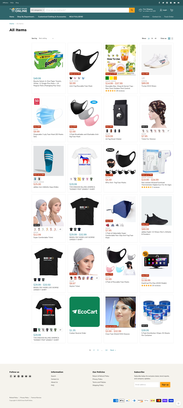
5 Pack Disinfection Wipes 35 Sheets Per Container (155, 334)
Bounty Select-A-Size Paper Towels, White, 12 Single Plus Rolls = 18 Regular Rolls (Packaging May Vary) (47, 83)
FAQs (12, 3)
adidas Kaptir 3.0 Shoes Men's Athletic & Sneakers (156, 233)
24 (149, 38)
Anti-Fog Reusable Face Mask (80, 86)
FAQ (52, 385)
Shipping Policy (98, 385)
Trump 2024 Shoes (148, 86)
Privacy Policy (97, 379)
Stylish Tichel (74, 286)
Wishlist (146, 17)
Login (165, 10)
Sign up (165, 384)
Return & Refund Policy (101, 376)
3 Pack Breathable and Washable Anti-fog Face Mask (84, 135)
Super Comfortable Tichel (43, 237)
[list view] (172, 38)
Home (11, 17)
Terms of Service (36, 398)
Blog (17, 3)
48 (155, 38)
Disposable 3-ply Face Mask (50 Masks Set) (48, 135)
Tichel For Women (148, 139)
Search (53, 376)
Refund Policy (13, 398)
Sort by (34, 38)
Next (112, 350)
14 (106, 350)
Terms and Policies (99, 382)
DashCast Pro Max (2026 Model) (154, 283)
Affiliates (5, 3)
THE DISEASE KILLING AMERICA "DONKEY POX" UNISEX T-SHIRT (82, 188)
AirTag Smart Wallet (113, 139)
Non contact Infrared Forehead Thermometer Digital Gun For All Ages (156, 183)
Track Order (169, 17)
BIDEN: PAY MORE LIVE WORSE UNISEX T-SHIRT (82, 238)
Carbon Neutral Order (77, 333)
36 (152, 38)
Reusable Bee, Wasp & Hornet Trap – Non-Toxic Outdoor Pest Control (119, 87)
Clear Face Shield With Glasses (117, 334)
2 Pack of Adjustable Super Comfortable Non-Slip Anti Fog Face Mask (119, 235)
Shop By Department (25, 17)
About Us (54, 382)
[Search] (132, 10)
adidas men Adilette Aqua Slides (46, 187)
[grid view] (169, 38)
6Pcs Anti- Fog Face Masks (115, 182)
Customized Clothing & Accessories (52, 17)
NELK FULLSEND (76, 17)
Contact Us (156, 17)
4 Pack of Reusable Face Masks (117, 282)
